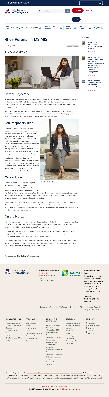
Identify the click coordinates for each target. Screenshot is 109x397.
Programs (20, 27)
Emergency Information (48, 307)
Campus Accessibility (95, 307)
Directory (77, 10)
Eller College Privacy (77, 307)
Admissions (34, 27)
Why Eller (7, 27)
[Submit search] (100, 3)
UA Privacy (63, 307)
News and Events (82, 27)
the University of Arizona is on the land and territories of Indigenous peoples (54, 373)
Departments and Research (50, 27)
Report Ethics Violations (94, 310)
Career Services (68, 27)
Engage (97, 27)
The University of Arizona (71, 389)
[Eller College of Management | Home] (20, 11)
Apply (76, 19)
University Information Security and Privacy (54, 386)
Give (87, 10)
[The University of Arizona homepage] (18, 3)
